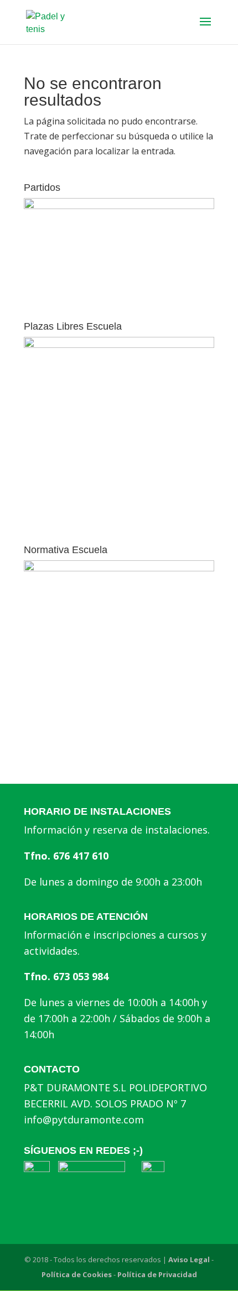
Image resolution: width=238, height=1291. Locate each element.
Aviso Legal (189, 1259)
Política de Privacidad (157, 1274)
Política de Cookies (77, 1274)
